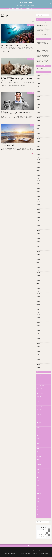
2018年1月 (38, 175)
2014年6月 (38, 288)
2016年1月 (38, 238)
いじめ (38, 380)
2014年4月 (38, 293)
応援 (38, 467)
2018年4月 (38, 167)
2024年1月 (38, 78)
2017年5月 (38, 196)
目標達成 (38, 498)
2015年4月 (38, 262)
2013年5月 (38, 322)
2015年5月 (38, 259)
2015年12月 (38, 241)
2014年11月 (38, 275)
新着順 (2, 21)
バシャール (39, 422)
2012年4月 (38, 354)
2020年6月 (38, 104)
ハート (38, 417)
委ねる (38, 451)
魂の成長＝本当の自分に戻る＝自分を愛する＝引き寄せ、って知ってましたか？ (17, 79)
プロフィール (28, 5)
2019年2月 (38, 141)
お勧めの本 (39, 396)
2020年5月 (38, 107)
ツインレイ (39, 414)
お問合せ (32, 5)
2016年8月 (38, 220)
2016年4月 (38, 230)
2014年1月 (38, 301)
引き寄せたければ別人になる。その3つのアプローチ (16, 113)
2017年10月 (38, 183)
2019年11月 (38, 120)
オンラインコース (40, 393)
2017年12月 (38, 178)
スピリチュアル (39, 406)
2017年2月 (38, 204)
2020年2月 (38, 112)
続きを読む (31, 153)
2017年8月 (38, 188)
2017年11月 (38, 180)
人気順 (5, 21)
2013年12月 (38, 304)
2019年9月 (38, 125)
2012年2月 (38, 359)
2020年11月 (38, 96)
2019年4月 (38, 136)
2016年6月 (38, 225)
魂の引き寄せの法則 (44, 553)
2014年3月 (38, 296)
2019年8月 (38, 128)
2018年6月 (38, 162)
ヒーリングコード (40, 425)
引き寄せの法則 (30, 25)
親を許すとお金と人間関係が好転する (43, 50)
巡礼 (38, 459)
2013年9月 (38, 312)
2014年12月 (38, 272)
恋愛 (38, 469)
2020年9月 (38, 99)
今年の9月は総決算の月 (7, 145)
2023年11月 (38, 83)
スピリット (39, 409)
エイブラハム (39, 388)
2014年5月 (38, 291)
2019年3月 (38, 138)
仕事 (38, 435)
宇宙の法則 (39, 456)
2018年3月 (38, 170)
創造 (38, 443)
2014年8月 (38, 283)
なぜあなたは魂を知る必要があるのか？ (43, 42)
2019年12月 (38, 117)
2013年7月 (38, 317)
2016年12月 (38, 209)
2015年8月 (38, 251)
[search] (50, 15)
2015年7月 (38, 254)
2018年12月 (38, 146)
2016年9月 (38, 217)
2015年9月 (38, 249)
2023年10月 (38, 86)
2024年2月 (38, 75)
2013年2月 (38, 330)
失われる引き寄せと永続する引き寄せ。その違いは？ (16, 45)
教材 (21, 5)
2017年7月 (38, 191)
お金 (38, 401)
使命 (38, 438)
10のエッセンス (39, 375)
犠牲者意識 (39, 493)
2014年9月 (38, 280)
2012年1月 (38, 362)
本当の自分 (39, 488)
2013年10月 (38, 309)
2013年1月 (38, 333)
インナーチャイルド (40, 385)
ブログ (24, 5)
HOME (18, 5)
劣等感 (38, 446)
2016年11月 (38, 212)
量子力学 (38, 509)
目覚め (38, 501)
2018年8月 (38, 157)
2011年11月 (38, 367)
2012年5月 (38, 351)
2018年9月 (38, 154)
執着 (38, 448)
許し (38, 506)
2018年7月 (38, 159)
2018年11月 (38, 149)
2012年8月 (38, 346)
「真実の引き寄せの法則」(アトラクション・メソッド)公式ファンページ (43, 68)
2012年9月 (38, 343)
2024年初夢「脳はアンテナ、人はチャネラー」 (43, 31)
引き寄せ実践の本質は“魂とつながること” (43, 25)
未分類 (38, 485)
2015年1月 (38, 270)
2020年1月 (38, 115)
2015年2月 (38, 267)
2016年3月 (38, 233)
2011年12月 (38, 364)
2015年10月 (38, 246)
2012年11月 (38, 338)
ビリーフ (38, 427)
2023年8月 (38, 91)
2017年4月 (38, 199)
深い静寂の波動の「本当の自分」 (42, 60)
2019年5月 (38, 133)
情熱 (38, 472)
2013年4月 (38, 325)
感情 (38, 480)
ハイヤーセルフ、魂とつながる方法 (42, 34)
